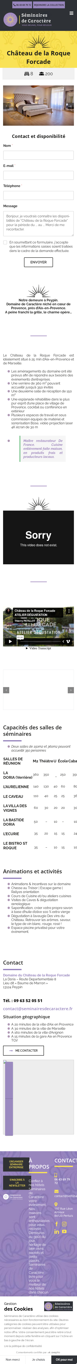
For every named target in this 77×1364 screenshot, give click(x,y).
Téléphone (12, 186)
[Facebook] (56, 1224)
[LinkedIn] (56, 1231)
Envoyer (38, 262)
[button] (6, 106)
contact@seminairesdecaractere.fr (38, 1008)
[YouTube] (64, 1231)
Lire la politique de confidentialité (23, 1346)
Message (10, 206)
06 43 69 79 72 (23, 4)
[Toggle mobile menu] (72, 13)
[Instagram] (64, 1224)
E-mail (9, 166)
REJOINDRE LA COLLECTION (49, 4)
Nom (8, 146)
